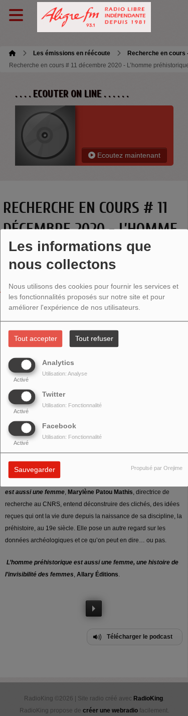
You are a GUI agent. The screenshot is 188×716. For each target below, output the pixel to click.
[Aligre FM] (94, 17)
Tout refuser (94, 339)
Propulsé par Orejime (156, 468)
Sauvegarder (34, 470)
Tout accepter (35, 339)
